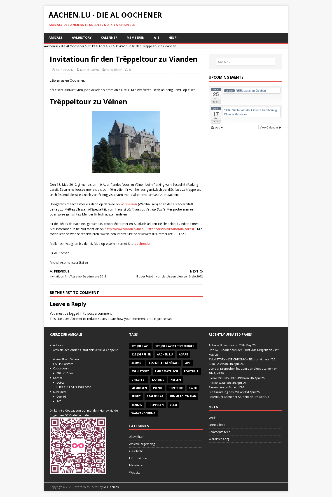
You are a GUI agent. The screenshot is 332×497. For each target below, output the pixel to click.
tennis (136, 405)
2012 (91, 46)
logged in (75, 313)
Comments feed (220, 432)
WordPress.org (219, 439)
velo (173, 405)
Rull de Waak (218, 383)
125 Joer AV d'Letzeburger (174, 346)
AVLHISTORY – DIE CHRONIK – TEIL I (232, 359)
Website (134, 472)
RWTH (193, 388)
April (102, 46)
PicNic (158, 388)
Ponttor (176, 388)
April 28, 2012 (65, 70)
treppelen (156, 405)
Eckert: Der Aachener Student (229, 397)
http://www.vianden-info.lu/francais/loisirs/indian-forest (149, 229)
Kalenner (109, 37)
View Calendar (269, 127)
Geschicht (136, 451)
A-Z (156, 37)
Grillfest (138, 380)
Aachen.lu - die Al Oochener (64, 46)
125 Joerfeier (141, 354)
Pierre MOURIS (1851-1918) (227, 378)
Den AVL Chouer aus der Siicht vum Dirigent (238, 350)
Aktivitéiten (114, 70)
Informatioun (138, 458)
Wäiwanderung (143, 413)
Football (191, 371)
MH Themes (111, 487)
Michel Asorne (90, 70)
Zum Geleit (216, 364)
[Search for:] (245, 62)
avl (187, 363)
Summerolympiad (182, 396)
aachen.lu (142, 243)
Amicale (56, 37)
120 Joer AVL (140, 346)
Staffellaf (155, 396)
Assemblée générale (164, 363)
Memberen (136, 37)
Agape (183, 354)
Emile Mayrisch (166, 371)
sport (136, 396)
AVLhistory (81, 37)
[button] (216, 127)
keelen (176, 380)
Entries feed (217, 425)
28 (110, 46)
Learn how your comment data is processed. (140, 318)
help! (173, 37)
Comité (61, 396)
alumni (137, 363)
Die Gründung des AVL (224, 392)
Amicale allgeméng (142, 444)
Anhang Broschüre (221, 345)
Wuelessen (129, 204)
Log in (213, 417)
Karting (158, 380)
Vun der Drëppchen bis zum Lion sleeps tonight (241, 368)
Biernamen (216, 387)
